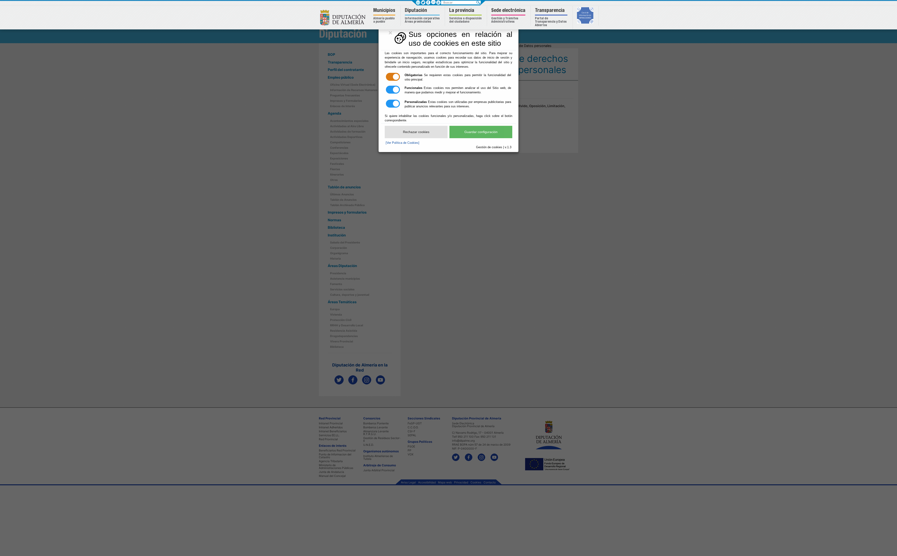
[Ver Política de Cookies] (402, 142)
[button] (385, 16)
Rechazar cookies (416, 132)
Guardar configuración (481, 132)
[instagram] (433, 2)
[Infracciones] (586, 16)
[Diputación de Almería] (344, 17)
